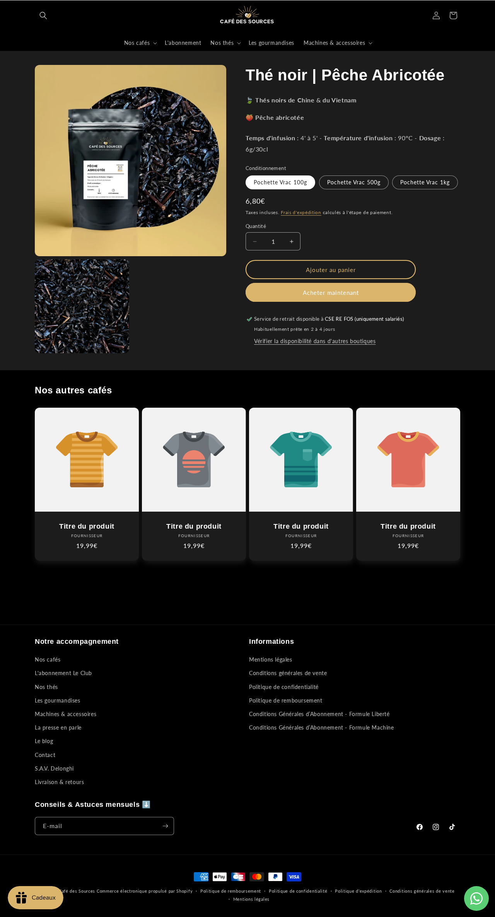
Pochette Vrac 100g (280, 182)
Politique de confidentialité (284, 687)
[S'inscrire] (165, 826)
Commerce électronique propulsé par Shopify (145, 890)
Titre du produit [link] (86, 526)
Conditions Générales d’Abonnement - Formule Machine (321, 727)
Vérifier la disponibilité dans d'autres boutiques (315, 341)
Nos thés (46, 687)
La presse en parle (58, 727)
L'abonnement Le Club (63, 673)
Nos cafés (47, 659)
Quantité (256, 226)
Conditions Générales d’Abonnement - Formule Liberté (319, 714)
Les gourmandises (57, 700)
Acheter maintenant (331, 292)
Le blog (44, 741)
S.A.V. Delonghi (54, 768)
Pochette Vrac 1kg (425, 182)
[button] (43, 15)
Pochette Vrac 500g (354, 182)
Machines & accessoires (65, 714)
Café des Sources (77, 890)
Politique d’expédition (358, 890)
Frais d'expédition (301, 212)
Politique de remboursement (286, 700)
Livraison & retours (59, 782)
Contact (45, 754)
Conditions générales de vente (288, 673)
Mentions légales (270, 659)
